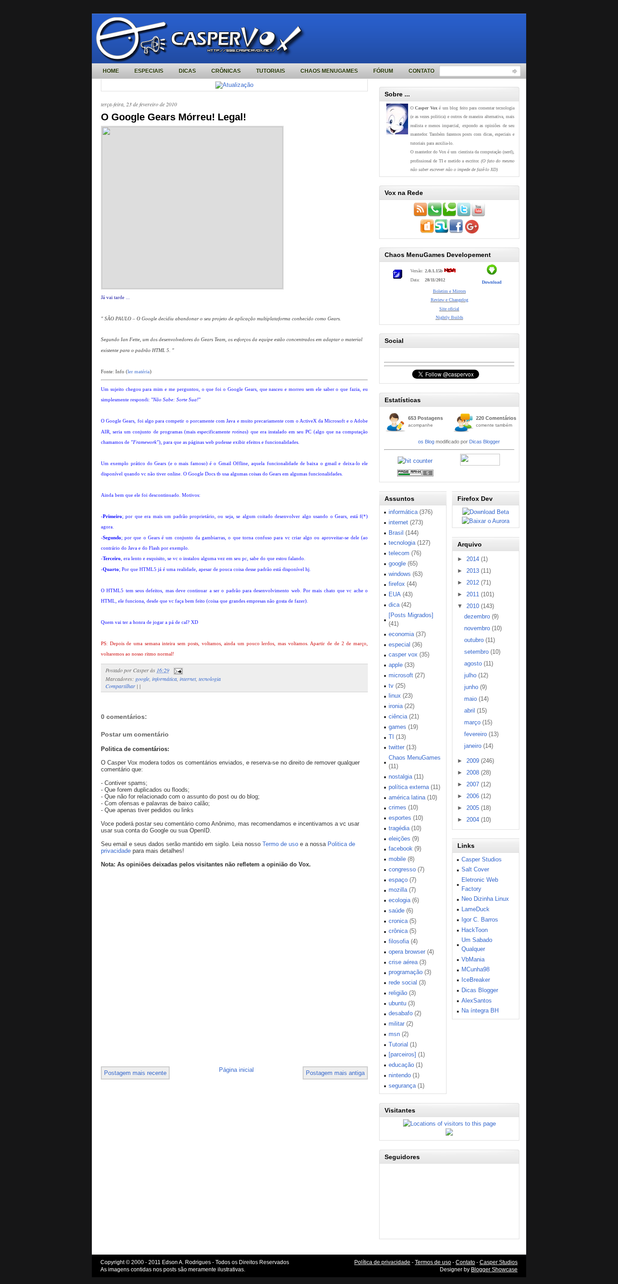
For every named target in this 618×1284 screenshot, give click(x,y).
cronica (398, 921)
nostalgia (400, 776)
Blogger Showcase (494, 1269)
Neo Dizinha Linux (485, 898)
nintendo (400, 1075)
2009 (473, 760)
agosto (474, 663)
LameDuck (475, 909)
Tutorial (398, 1044)
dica (394, 604)
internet (188, 678)
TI (391, 736)
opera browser (407, 951)
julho (471, 675)
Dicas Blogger (484, 441)
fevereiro (476, 734)
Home (111, 71)
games (397, 726)
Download (492, 282)
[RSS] (420, 214)
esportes (400, 817)
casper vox (403, 654)
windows (400, 574)
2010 (473, 606)
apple (396, 664)
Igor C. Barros (479, 919)
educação (401, 1064)
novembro (478, 628)
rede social (403, 982)
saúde (396, 910)
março (473, 722)
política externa (409, 787)
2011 (473, 594)
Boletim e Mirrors (449, 291)
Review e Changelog (449, 299)
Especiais (148, 71)
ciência (398, 716)
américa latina (407, 797)
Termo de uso (280, 844)
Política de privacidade (382, 1262)
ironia (396, 706)
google (142, 678)
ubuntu (397, 1003)
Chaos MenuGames (329, 71)
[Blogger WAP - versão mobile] (435, 214)
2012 (473, 582)
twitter (396, 747)
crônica (398, 930)
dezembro (478, 616)
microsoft (401, 675)
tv (391, 685)
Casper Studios (481, 859)
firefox (397, 583)
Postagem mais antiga (335, 1073)
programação (406, 972)
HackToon (474, 930)
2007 (473, 784)
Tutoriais (270, 71)
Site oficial (449, 308)
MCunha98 (475, 969)
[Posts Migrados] (411, 615)
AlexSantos (476, 1000)
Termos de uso (433, 1262)
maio (471, 698)
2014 (473, 559)
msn (394, 1034)
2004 (473, 819)
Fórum (383, 71)
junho (472, 687)
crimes (397, 807)
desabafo (401, 1013)
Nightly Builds (449, 317)
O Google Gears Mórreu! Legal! (173, 117)
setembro (477, 651)
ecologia (399, 900)
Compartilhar (120, 686)
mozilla (398, 889)
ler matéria (139, 371)
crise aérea (403, 962)
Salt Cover (475, 869)
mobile (397, 859)
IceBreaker (475, 979)
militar (396, 1023)
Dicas (187, 71)
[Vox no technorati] (449, 214)
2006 (473, 796)
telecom (399, 553)
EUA (395, 594)
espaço (398, 879)
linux (395, 695)
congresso (402, 869)
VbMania (473, 959)
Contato (421, 71)
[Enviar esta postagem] (177, 670)
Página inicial (236, 1069)
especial (399, 644)
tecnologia (210, 678)
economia (401, 634)
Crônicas (226, 71)
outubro (474, 640)
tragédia (399, 828)
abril (470, 710)
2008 (473, 772)
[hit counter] (415, 460)
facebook (401, 848)
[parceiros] (402, 1054)
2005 (473, 807)
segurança (402, 1085)
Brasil (396, 532)
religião (398, 992)
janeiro (473, 745)
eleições (399, 838)
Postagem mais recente (135, 1073)
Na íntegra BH (480, 1010)
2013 (473, 570)
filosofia (399, 941)
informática (164, 678)
